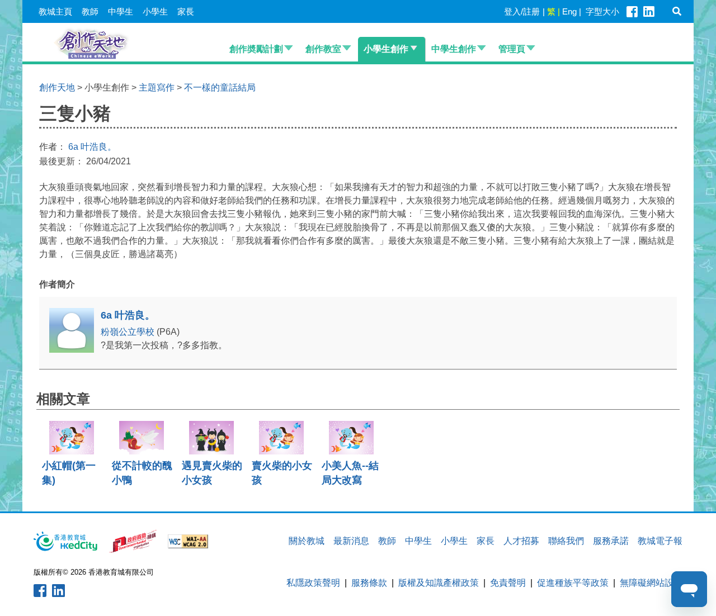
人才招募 (521, 541)
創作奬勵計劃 (256, 49)
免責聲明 (508, 582)
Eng (569, 11)
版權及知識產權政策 (438, 582)
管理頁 (511, 49)
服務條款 (369, 582)
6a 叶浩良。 (92, 146)
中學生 (120, 11)
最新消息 (351, 541)
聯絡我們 (566, 541)
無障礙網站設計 (651, 582)
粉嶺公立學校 (129, 332)
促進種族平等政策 (573, 582)
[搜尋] (676, 11)
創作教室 (323, 49)
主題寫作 (157, 87)
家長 (185, 11)
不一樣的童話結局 (220, 87)
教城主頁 (55, 11)
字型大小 (602, 11)
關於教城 (306, 541)
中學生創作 (453, 49)
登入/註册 (522, 11)
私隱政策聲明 (313, 582)
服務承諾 (611, 541)
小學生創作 (386, 49)
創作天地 (57, 87)
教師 (90, 11)
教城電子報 (660, 541)
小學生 (155, 11)
